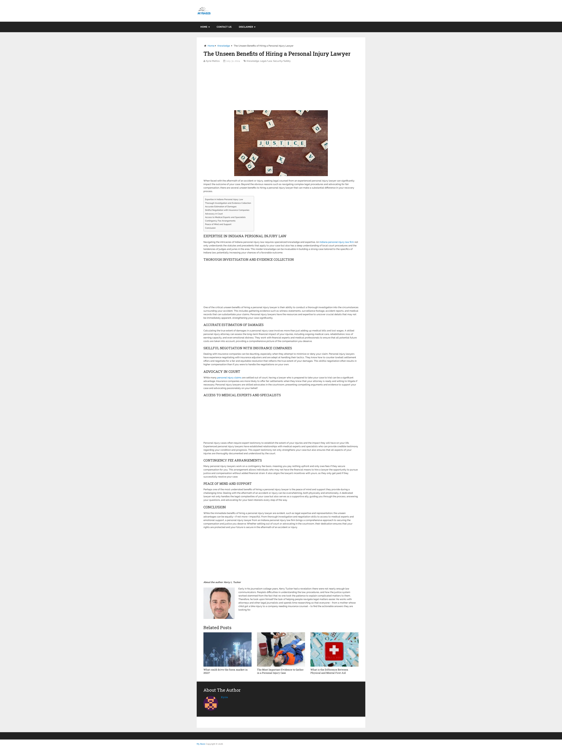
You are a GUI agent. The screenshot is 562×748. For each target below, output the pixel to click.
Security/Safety (282, 61)
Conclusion (210, 228)
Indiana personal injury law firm (337, 242)
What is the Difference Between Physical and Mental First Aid (329, 671)
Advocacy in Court (214, 213)
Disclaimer (246, 26)
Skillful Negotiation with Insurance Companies (227, 210)
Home (203, 26)
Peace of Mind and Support (218, 224)
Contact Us (224, 26)
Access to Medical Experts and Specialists (225, 217)
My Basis (201, 744)
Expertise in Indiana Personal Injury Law (224, 199)
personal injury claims (229, 377)
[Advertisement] (281, 87)
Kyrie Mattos (213, 61)
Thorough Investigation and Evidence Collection (228, 203)
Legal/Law (266, 61)
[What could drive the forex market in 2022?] (227, 649)
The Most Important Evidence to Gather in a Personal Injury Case (280, 671)
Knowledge (223, 45)
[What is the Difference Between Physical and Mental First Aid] (334, 649)
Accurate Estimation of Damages (221, 206)
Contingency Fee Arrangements (220, 220)
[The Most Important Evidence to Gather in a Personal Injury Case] (281, 649)
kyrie (224, 697)
